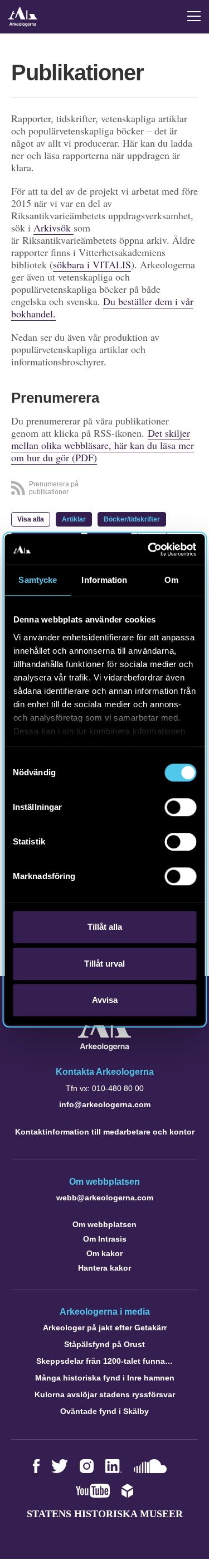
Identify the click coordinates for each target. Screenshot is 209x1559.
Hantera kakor (104, 1268)
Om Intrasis (105, 1239)
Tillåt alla (105, 926)
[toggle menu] (194, 16)
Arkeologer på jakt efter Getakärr (105, 1327)
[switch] (180, 807)
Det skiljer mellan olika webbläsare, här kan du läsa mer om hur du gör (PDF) (102, 445)
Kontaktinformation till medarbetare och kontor (105, 1132)
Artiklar (74, 519)
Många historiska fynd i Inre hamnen (104, 1378)
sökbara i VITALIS (92, 264)
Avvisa (105, 1000)
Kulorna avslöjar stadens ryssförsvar (105, 1394)
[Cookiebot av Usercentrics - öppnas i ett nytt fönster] (148, 549)
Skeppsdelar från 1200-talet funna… (104, 1361)
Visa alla (30, 519)
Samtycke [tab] (37, 580)
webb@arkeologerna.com (104, 1197)
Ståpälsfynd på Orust (104, 1344)
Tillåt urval (104, 963)
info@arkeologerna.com (104, 1104)
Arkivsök (53, 227)
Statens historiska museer (105, 1513)
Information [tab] (104, 580)
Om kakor (104, 1253)
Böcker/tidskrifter (132, 519)
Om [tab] (171, 580)
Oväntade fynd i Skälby (104, 1411)
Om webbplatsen (104, 1224)
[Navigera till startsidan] (104, 1048)
